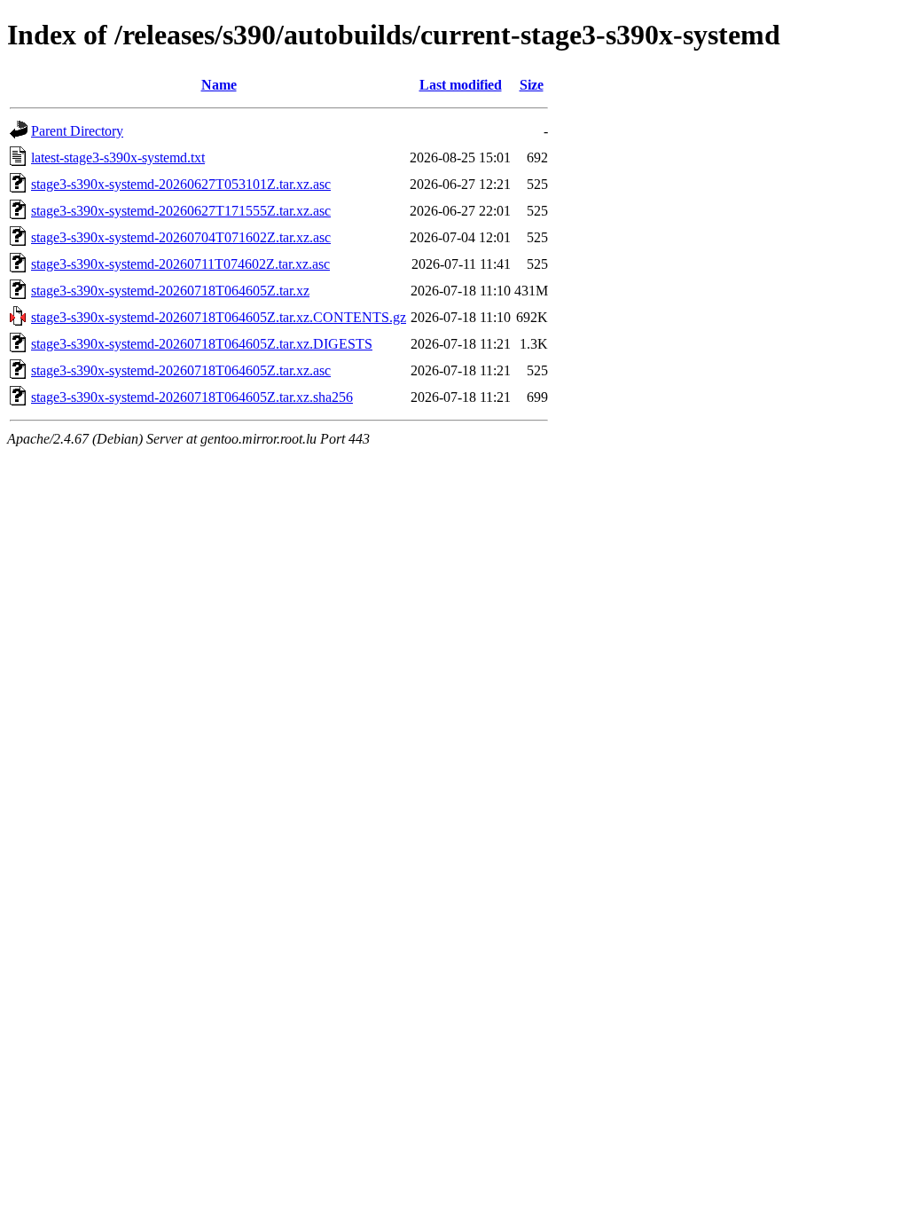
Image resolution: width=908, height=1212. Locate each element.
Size (532, 84)
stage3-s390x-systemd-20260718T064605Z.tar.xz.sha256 (192, 397)
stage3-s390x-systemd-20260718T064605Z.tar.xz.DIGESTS (201, 343)
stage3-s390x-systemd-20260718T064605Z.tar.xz (170, 290)
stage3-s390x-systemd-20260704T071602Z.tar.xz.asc (181, 237)
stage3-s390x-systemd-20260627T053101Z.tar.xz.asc (181, 184)
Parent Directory (77, 130)
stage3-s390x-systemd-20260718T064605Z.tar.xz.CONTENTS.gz (218, 317)
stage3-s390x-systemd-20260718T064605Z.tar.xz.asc (181, 370)
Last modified (460, 84)
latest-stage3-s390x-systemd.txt (118, 157)
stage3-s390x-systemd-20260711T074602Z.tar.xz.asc (180, 264)
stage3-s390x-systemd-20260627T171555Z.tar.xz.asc (181, 210)
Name (219, 84)
